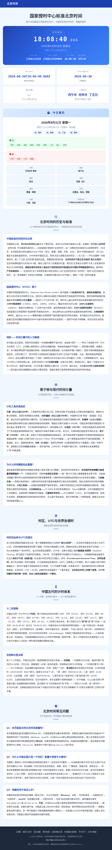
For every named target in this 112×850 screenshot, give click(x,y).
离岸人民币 (27, 832)
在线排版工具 (57, 832)
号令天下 (82, 832)
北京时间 (12, 3)
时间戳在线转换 (70, 832)
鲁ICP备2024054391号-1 (56, 840)
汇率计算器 (92, 832)
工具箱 (18, 832)
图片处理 (46, 832)
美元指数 (37, 832)
